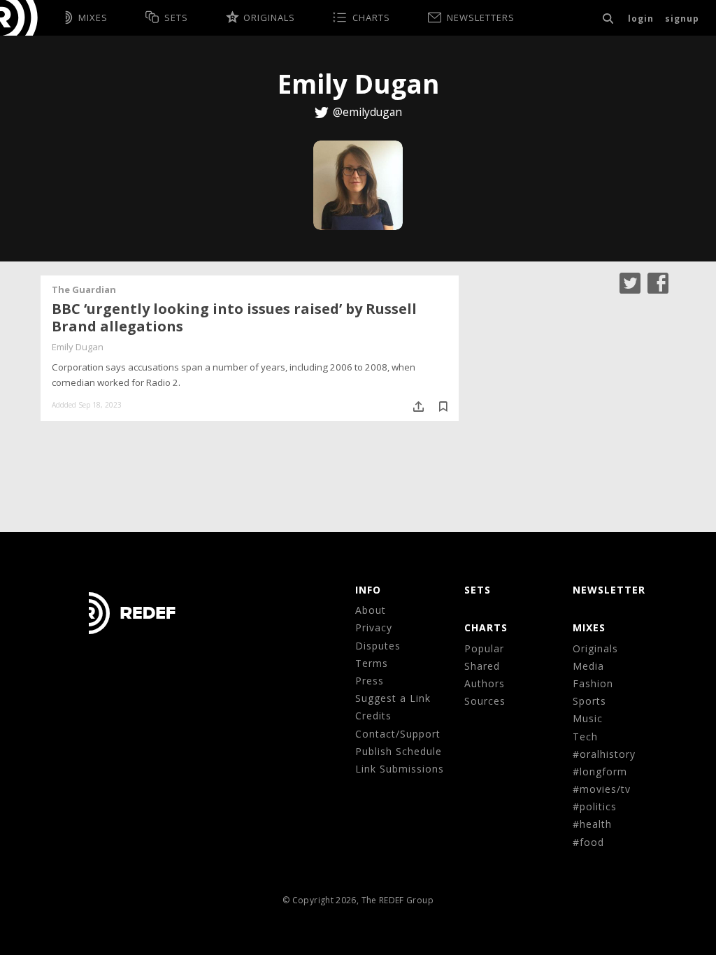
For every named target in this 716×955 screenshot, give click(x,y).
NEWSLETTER (609, 589)
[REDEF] (25, 18)
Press (369, 680)
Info (368, 589)
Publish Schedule (398, 751)
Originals (595, 648)
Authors (484, 683)
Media (588, 666)
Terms (371, 663)
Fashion (593, 683)
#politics (595, 806)
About (370, 610)
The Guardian (84, 289)
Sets (477, 589)
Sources (485, 701)
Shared (482, 666)
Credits (373, 715)
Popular (484, 648)
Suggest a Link (393, 698)
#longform (600, 771)
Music (588, 718)
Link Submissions (399, 768)
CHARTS (486, 627)
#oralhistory (604, 754)
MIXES (589, 627)
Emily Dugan (77, 346)
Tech (585, 736)
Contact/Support (398, 733)
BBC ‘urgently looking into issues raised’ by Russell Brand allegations (234, 317)
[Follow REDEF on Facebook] (657, 281)
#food (588, 842)
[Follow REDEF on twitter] (630, 281)
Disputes (378, 645)
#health (592, 824)
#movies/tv (602, 789)
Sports (589, 701)
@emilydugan (367, 112)
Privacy (373, 627)
